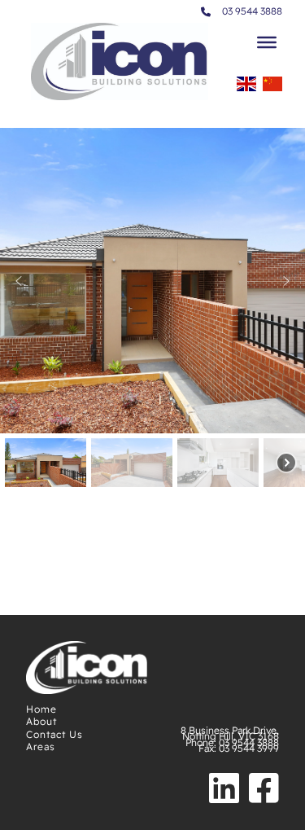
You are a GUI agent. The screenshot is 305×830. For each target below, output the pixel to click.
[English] (246, 89)
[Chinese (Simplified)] (272, 89)
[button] (18, 281)
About (41, 721)
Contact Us (54, 734)
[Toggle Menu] (267, 42)
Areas (40, 746)
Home (41, 709)
